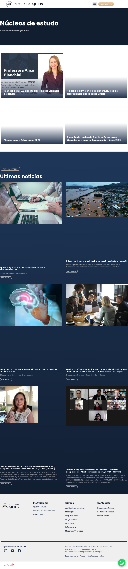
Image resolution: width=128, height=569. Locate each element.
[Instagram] (5, 550)
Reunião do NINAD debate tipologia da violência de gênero (32, 92)
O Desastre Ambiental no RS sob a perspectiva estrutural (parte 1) (96, 261)
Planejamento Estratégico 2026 (22, 140)
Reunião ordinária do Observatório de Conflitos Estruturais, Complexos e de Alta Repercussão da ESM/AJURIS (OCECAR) (27, 468)
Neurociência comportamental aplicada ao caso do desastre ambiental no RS (28, 370)
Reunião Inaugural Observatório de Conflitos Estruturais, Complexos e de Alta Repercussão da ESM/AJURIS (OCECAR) (93, 471)
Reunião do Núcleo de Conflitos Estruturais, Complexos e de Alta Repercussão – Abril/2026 (94, 138)
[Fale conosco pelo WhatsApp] (122, 563)
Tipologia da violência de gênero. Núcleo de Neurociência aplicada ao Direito (92, 92)
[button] (94, 4)
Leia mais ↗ (5, 278)
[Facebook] (19, 550)
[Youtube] (12, 550)
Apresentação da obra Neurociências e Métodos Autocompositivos (22, 268)
